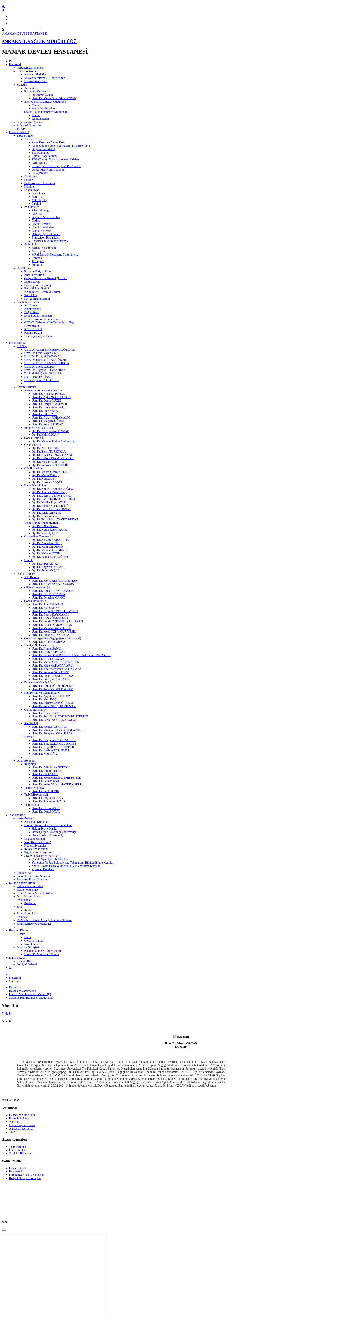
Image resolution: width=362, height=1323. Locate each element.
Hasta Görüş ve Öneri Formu (41, 954)
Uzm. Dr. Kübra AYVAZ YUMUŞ (53, 584)
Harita (27, 937)
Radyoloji (30, 244)
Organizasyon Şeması (29, 122)
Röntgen (37, 257)
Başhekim (30, 88)
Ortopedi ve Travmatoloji (39, 536)
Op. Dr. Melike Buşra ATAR (49, 502)
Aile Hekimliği (40, 210)
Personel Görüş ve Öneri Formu (43, 950)
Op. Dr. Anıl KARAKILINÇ (49, 492)
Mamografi (38, 251)
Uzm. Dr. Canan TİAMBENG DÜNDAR (49, 349)
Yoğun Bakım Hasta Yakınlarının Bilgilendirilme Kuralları (66, 865)
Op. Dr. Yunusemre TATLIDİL (50, 465)
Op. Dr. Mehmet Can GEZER (50, 550)
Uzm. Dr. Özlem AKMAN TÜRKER (46, 363)
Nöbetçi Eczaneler (35, 845)
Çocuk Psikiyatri (41, 230)
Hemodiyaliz (31, 325)
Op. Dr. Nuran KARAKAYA (49, 529)
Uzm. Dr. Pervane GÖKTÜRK (50, 672)
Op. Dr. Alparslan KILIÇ (47, 543)
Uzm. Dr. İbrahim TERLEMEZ (51, 750)
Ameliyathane (32, 308)
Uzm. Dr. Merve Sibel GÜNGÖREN (54, 98)
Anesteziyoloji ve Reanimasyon (43, 390)
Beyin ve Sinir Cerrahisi (46, 217)
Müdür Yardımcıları (43, 108)
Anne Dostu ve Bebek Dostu (49, 142)
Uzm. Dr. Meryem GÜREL (48, 421)
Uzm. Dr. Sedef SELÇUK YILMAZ (54, 706)
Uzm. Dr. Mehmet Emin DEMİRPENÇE (56, 777)
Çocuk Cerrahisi (41, 224)
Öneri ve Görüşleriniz (29, 947)
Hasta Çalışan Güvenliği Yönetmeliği (54, 832)
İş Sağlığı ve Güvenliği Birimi (42, 291)
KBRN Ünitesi (33, 329)
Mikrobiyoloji (40, 200)
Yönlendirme (17, 815)
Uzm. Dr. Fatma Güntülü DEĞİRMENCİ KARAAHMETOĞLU (71, 655)
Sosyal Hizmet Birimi (37, 298)
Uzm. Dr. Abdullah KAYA (48, 604)
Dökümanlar (24, 899)
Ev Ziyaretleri (40, 173)
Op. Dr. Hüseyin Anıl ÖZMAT (50, 431)
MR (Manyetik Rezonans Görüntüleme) (55, 254)
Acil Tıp (22, 346)
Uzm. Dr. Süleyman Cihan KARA (52, 733)
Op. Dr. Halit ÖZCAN (45, 434)
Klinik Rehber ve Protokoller (34, 923)
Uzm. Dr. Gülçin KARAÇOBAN (52, 624)
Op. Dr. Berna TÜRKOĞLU (49, 451)
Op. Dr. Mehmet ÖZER (46, 553)
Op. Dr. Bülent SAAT (45, 526)
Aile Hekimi (31, 577)
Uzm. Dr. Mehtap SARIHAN (49, 726)
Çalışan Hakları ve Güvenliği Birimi (45, 278)
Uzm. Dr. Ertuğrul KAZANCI (42, 356)
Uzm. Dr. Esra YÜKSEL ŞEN (50, 618)
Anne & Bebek (33, 139)
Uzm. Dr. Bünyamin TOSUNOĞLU (54, 740)
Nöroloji (29, 736)
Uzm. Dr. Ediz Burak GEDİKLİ (51, 767)
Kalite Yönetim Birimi (22, 882)
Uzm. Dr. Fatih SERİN (45, 791)
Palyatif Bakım (33, 332)
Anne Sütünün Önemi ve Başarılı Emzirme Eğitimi (62, 145)
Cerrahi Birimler (26, 387)
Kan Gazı (37, 196)
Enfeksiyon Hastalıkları (46, 237)
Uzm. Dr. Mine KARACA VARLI (52, 665)
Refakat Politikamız (36, 848)
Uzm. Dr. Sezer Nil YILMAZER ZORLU (57, 784)
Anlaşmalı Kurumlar (29, 125)
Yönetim (22, 84)
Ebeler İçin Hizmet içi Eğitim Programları (56, 166)
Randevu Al (24, 872)
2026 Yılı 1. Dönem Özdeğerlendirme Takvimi (44, 920)
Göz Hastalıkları (34, 468)
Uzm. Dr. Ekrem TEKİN (46, 770)
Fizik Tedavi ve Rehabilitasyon (42, 319)
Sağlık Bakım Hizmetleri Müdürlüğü (46, 111)
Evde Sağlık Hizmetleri (38, 315)
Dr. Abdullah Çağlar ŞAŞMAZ (42, 373)
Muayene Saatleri (34, 838)
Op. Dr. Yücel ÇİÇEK (45, 533)
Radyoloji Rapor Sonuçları (32, 879)
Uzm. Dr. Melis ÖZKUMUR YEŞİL (54, 631)
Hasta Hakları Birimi (36, 288)
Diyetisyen (30, 176)
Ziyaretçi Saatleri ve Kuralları (41, 855)
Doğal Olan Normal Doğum (48, 169)
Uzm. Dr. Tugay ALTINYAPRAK (45, 370)
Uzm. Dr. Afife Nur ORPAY (49, 641)
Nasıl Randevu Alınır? (37, 842)
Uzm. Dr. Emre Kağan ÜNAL (42, 353)
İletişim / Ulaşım (18, 930)
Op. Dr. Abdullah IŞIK (45, 448)
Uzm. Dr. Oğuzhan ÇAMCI (48, 597)
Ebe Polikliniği (40, 152)
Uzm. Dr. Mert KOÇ (44, 699)
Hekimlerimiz (17, 342)
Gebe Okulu (39, 162)
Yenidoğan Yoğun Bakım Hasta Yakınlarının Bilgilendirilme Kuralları (73, 862)
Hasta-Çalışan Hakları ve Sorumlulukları (48, 825)
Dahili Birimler (26, 573)
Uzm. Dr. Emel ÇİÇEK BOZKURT (53, 590)
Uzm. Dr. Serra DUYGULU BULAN (54, 719)
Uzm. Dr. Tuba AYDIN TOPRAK (52, 689)
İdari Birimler (25, 268)
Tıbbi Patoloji (32, 804)
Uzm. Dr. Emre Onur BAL (48, 407)
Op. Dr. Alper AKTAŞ (45, 563)
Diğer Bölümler (26, 760)
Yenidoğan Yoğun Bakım (39, 336)
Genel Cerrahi (32, 444)
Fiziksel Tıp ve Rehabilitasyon (50, 240)
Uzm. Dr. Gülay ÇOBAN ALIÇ (51, 417)
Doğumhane (31, 312)
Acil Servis (30, 305)
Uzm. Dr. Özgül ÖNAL (46, 811)
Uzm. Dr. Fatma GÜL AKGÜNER (45, 359)
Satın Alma (30, 295)
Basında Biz (24, 961)
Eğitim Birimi (32, 281)
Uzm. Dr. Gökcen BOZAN (48, 658)
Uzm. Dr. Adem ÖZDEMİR (48, 801)
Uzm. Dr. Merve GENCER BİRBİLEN (55, 662)
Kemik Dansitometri (44, 247)
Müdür (36, 105)
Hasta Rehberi (25, 818)
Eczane (28, 179)
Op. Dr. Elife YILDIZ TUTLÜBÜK (53, 499)
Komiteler (22, 916)
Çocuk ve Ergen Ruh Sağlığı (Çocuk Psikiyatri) (52, 638)
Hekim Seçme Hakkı (44, 828)
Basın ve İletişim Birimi (38, 271)
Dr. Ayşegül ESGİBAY (38, 376)
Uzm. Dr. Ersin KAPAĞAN (49, 651)
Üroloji (28, 560)
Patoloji (36, 203)
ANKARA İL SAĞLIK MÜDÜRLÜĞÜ (39, 41)
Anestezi (37, 213)
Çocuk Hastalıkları (43, 227)
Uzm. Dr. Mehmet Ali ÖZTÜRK (51, 628)
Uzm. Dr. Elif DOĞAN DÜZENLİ (53, 685)
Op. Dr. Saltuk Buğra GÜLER (50, 556)
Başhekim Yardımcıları (37, 91)
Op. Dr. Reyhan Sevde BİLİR (49, 516)
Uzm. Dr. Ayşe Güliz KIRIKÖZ (51, 696)
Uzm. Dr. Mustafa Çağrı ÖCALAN (53, 702)
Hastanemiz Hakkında (30, 67)
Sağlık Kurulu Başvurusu (39, 852)
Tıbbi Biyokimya (34, 787)
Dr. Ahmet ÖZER (42, 94)
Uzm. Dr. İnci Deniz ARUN (48, 594)
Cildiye (36, 220)
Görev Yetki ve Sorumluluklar (34, 893)
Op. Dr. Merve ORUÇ (45, 475)
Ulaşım (21, 933)
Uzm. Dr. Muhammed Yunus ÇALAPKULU (59, 730)
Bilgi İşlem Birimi (34, 274)
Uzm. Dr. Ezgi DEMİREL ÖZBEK (53, 747)
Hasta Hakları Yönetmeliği (47, 835)
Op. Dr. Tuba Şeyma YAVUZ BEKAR (55, 519)
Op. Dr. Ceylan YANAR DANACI (53, 454)
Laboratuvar (31, 190)
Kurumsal (15, 64)
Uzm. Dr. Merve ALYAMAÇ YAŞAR (54, 580)
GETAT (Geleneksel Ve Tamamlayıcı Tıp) (49, 322)
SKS (19, 906)
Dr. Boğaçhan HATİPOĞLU (41, 380)
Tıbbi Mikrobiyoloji (36, 794)
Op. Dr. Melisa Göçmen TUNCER (53, 471)
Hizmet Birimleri (19, 132)
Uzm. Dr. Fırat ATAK (45, 774)
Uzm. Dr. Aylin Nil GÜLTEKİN (51, 397)
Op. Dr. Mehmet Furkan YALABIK (53, 441)
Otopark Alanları (34, 940)
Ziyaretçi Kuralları (43, 869)
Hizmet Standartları (35, 81)
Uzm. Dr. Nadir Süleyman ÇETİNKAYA (56, 668)
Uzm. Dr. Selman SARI (46, 781)
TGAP (21, 128)
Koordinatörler (40, 118)
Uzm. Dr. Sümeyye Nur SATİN (51, 679)
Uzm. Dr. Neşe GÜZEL (46, 753)
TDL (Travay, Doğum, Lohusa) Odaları (55, 159)
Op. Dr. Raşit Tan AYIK (46, 512)
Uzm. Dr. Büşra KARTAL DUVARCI (55, 611)
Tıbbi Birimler (25, 135)
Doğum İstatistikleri (43, 149)
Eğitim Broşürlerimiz (44, 156)
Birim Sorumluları (27, 913)
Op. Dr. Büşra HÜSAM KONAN (52, 495)
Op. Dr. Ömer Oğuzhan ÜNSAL (51, 509)
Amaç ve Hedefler (35, 74)
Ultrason (37, 264)
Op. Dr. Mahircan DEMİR (47, 546)
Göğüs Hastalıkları (35, 709)
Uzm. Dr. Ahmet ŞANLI (46, 648)
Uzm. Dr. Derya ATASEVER (49, 404)
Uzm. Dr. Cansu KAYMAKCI (50, 614)
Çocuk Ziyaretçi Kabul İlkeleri (50, 859)
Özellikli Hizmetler (28, 302)
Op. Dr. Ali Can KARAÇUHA (50, 539)
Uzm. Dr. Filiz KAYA (45, 410)
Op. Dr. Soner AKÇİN (45, 570)
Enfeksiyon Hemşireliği (38, 285)
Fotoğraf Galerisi (27, 964)
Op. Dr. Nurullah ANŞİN (47, 482)
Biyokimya (38, 193)
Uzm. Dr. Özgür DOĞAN (47, 798)
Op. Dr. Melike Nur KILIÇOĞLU (52, 505)
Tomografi (38, 261)
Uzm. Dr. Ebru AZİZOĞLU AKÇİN (54, 743)
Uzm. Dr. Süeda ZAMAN (39, 366)
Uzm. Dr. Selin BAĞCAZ (47, 424)
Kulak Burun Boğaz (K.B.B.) (42, 522)
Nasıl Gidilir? (32, 944)
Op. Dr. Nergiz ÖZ (43, 478)
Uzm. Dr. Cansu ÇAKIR (46, 713)
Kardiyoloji (31, 723)
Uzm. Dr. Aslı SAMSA (46, 607)
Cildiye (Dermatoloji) (37, 587)
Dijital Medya (17, 957)
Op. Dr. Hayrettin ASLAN (48, 567)
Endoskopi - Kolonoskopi (39, 183)
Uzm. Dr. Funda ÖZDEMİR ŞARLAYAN (57, 621)
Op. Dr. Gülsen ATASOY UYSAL (53, 458)
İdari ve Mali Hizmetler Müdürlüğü (45, 101)
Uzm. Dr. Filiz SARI (44, 414)
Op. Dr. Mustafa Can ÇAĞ (48, 461)
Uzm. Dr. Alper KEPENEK (48, 393)
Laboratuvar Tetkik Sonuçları (34, 876)
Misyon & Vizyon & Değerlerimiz (44, 77)
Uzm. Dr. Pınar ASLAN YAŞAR (51, 634)
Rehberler (30, 903)
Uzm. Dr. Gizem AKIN (46, 808)
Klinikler (29, 186)
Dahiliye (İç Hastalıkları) (46, 234)
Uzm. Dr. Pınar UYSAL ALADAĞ (53, 675)
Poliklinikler (31, 207)
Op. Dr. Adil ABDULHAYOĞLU (52, 488)
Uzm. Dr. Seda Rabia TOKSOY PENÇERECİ (60, 716)
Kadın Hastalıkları (35, 485)
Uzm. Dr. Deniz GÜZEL (47, 400)
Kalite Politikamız (27, 71)
